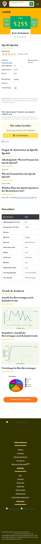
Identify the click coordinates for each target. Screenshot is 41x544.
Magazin (20, 450)
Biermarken (20, 483)
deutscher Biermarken (22, 197)
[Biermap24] (4, 4)
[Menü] (37, 4)
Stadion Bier (20, 486)
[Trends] (15, 88)
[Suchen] (31, 4)
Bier (20, 475)
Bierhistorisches (20, 494)
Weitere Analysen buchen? (20, 399)
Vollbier (16, 79)
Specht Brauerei (7, 63)
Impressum (20, 453)
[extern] (13, 509)
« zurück (6, 11)
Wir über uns (20, 461)
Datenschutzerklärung (20, 457)
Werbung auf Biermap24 (19, 464)
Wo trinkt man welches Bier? (20, 497)
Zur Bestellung (22, 135)
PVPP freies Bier (20, 490)
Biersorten (20, 479)
